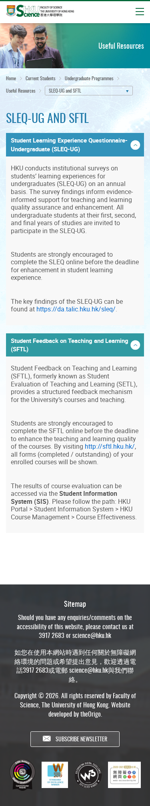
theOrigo (90, 714)
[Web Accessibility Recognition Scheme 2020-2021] (124, 775)
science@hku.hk (91, 635)
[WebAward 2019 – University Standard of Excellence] (55, 775)
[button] (75, 144)
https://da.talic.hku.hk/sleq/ (76, 309)
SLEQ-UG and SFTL (65, 90)
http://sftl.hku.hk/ (110, 446)
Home (11, 78)
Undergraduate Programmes (89, 78)
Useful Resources (20, 90)
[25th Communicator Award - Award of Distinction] (22, 775)
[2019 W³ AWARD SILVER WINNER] (88, 775)
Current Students (40, 78)
